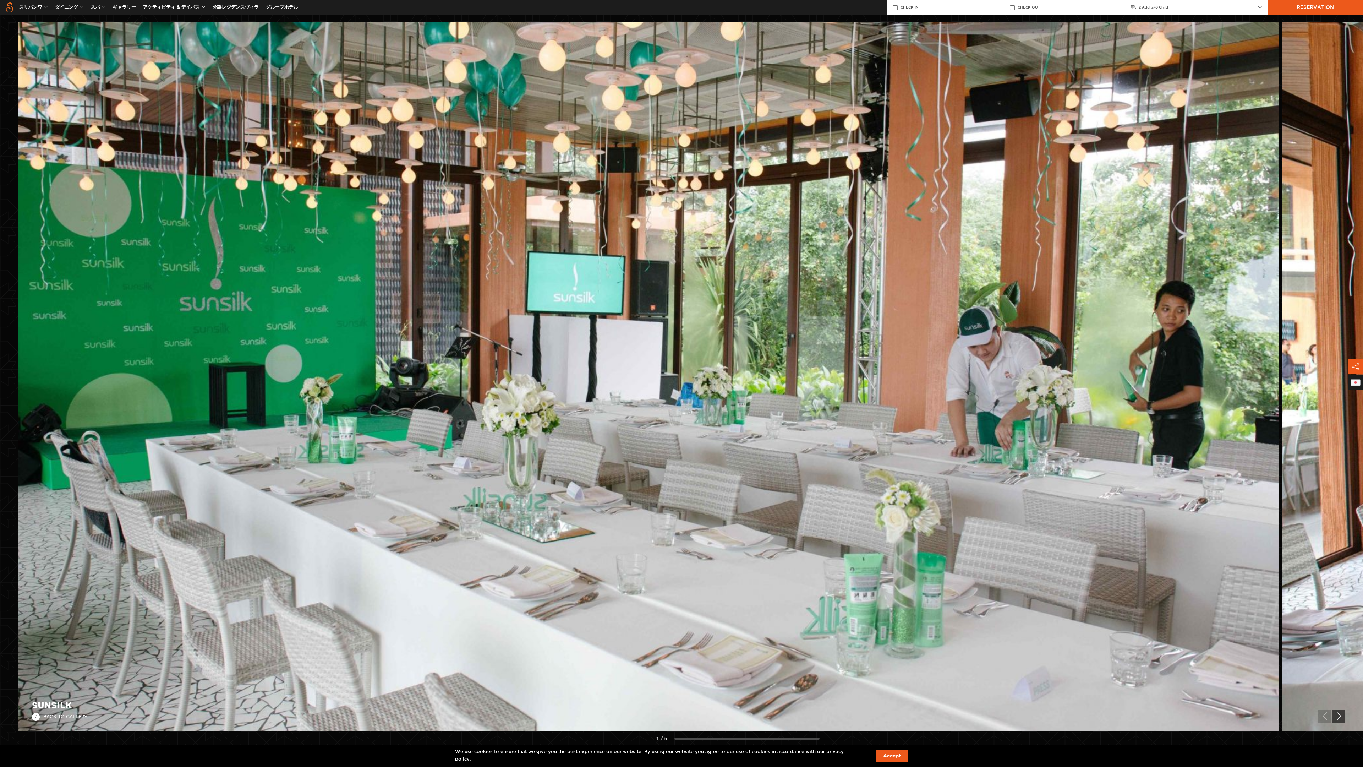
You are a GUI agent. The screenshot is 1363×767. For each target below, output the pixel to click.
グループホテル (282, 7)
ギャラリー (124, 7)
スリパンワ (30, 7)
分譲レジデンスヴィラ (236, 7)
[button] (1338, 716)
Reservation (1315, 7)
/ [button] (1153, 7)
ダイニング (66, 7)
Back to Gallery (65, 716)
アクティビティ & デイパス (171, 7)
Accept (892, 756)
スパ (95, 7)
